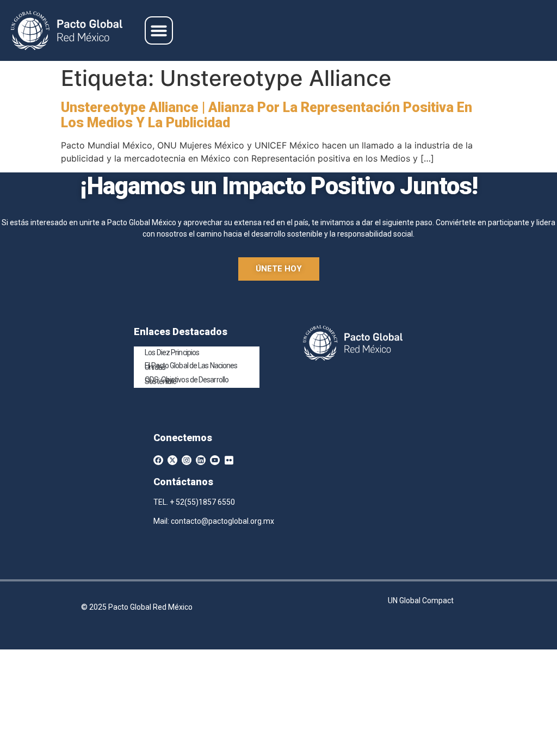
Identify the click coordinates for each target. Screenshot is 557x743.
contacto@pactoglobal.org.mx (222, 521)
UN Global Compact (421, 600)
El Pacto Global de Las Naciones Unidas (191, 366)
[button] (159, 30)
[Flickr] (229, 460)
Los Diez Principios (172, 352)
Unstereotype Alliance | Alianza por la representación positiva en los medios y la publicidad (266, 115)
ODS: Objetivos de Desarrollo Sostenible (186, 380)
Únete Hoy (279, 269)
